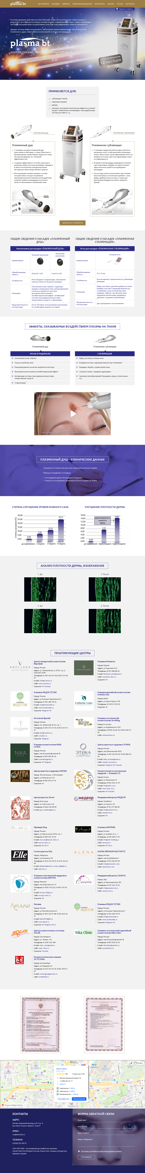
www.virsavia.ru (45, 683)
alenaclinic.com (108, 867)
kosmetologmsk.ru (46, 759)
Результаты (100, 4)
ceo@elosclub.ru (19, 1134)
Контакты (130, 4)
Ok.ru (46, 845)
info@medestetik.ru (47, 705)
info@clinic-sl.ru (109, 786)
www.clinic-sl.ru (108, 788)
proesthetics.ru (108, 948)
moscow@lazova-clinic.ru (49, 840)
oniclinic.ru (43, 736)
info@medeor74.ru (110, 810)
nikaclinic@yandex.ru (111, 945)
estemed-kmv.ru (108, 735)
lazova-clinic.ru (44, 843)
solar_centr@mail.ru (47, 945)
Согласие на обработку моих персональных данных (101, 1151)
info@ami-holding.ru (111, 840)
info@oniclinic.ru (46, 733)
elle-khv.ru (43, 869)
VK (43, 686)
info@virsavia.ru (46, 681)
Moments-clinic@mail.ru (112, 674)
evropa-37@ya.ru (46, 892)
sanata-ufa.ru (107, 891)
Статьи (120, 4)
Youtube (47, 686)
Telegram (45, 710)
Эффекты (66, 4)
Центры (110, 4)
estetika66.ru (44, 977)
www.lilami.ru (44, 922)
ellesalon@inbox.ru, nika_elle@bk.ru (53, 866)
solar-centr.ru (44, 948)
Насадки (56, 4)
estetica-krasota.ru (109, 762)
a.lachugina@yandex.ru (48, 974)
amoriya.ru (106, 843)
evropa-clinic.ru (45, 895)
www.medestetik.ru (46, 708)
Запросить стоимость (126, 9)
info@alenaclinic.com (111, 864)
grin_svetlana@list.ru (48, 810)
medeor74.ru (107, 813)
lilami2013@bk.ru (46, 919)
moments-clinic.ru (109, 677)
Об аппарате (43, 4)
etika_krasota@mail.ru (111, 759)
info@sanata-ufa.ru (110, 888)
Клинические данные (82, 4)
